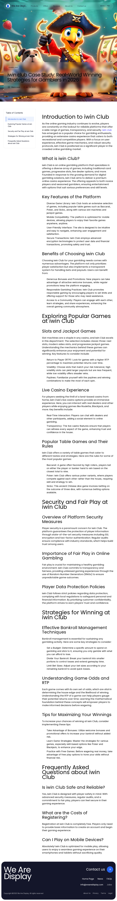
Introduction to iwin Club (17, 119)
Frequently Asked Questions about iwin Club (18, 142)
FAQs (109, 878)
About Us (86, 893)
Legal (110, 893)
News (100, 878)
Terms (103, 893)
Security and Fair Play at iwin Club (20, 131)
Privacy (95, 893)
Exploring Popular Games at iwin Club (20, 125)
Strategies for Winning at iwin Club (21, 136)
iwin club (107, 130)
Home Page (88, 878)
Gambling (13, 67)
